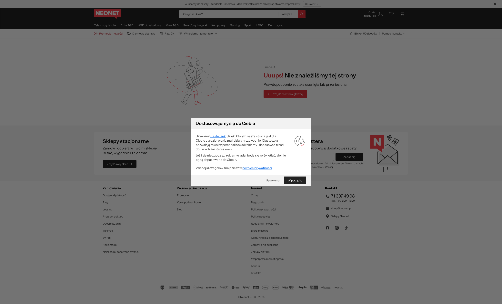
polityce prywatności (257, 168)
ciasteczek (218, 136)
